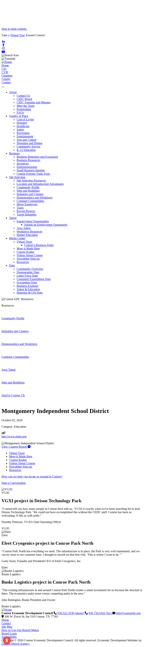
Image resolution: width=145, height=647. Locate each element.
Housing (22, 122)
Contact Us (23, 95)
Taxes (20, 207)
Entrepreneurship (27, 167)
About (13, 92)
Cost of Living (25, 119)
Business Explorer (27, 285)
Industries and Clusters (30, 194)
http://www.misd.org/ (14, 436)
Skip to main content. (15, 28)
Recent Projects (26, 211)
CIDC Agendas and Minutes (34, 102)
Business (14, 153)
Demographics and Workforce (34, 197)
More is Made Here (28, 248)
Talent (12, 218)
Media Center (17, 238)
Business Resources (28, 160)
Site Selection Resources (31, 180)
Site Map (7, 626)
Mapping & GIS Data (29, 292)
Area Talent (24, 228)
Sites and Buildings (28, 190)
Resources (23, 262)
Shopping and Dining (29, 143)
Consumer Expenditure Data (34, 279)
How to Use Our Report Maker (20, 630)
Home (5, 65)
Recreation (23, 133)
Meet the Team (25, 105)
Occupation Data (27, 282)
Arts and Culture (26, 139)
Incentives (23, 163)
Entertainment (25, 136)
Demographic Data (28, 272)
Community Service (28, 146)
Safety (20, 129)
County (6, 79)
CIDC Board (24, 99)
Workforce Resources (29, 231)
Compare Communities (30, 201)
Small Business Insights (31, 170)
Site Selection (17, 177)
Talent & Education (28, 289)
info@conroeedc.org (128, 613)
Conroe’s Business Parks (39, 245)
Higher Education (27, 234)
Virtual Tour (17, 35)
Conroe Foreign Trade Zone (33, 173)
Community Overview (30, 268)
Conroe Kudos (25, 251)
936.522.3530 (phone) (71, 613)
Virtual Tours (24, 241)
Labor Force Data (27, 275)
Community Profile (28, 187)
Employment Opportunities (33, 221)
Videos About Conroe (30, 255)
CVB (5, 72)
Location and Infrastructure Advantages (40, 184)
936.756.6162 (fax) (100, 613)
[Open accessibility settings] (7, 640)
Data (12, 265)
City (4, 68)
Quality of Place (18, 116)
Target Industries (26, 214)
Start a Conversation (14, 482)
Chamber (7, 75)
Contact (6, 82)
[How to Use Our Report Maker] (29, 446)
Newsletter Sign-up (28, 258)
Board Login (9, 633)
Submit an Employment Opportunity (46, 224)
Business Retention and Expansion (37, 156)
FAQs (20, 112)
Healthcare (23, 126)
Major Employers (27, 204)
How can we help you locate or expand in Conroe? (32, 476)
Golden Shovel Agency (15, 643)
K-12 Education (26, 150)
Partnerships (24, 109)
